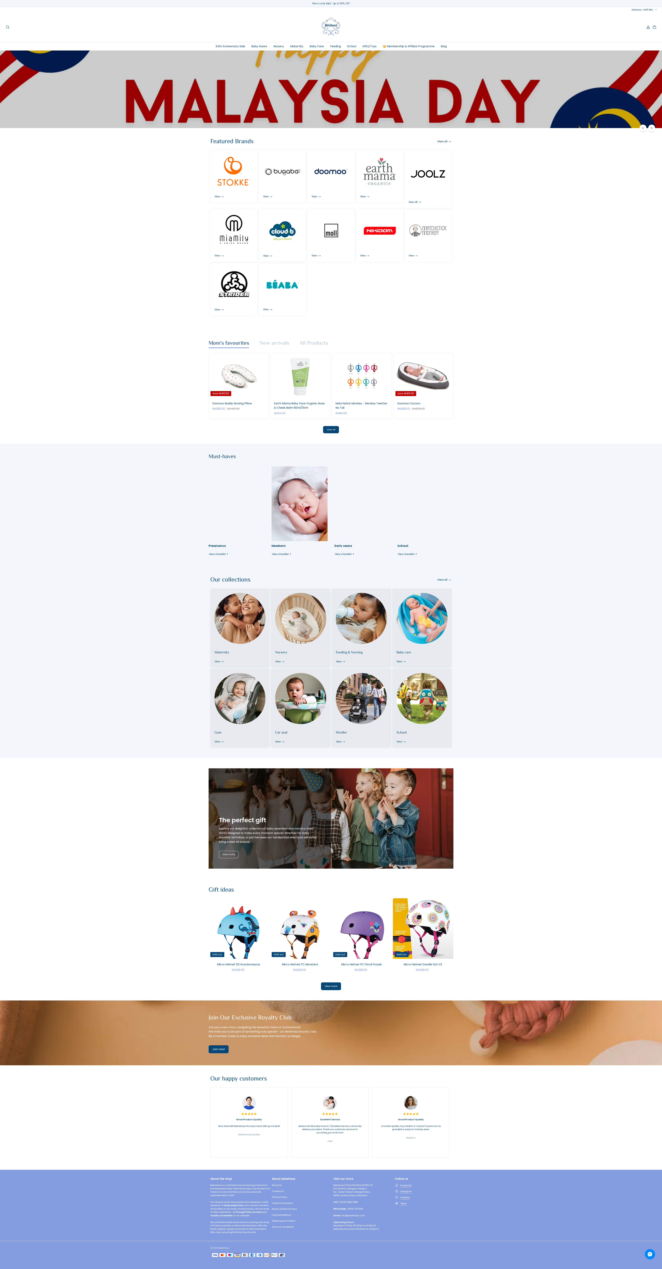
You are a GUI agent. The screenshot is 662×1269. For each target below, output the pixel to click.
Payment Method (281, 1215)
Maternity (296, 46)
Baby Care (317, 46)
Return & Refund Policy (284, 1209)
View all (331, 429)
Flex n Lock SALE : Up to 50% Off (331, 3)
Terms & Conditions (283, 1226)
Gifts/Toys (369, 46)
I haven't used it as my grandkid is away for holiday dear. (411, 1124)
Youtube (405, 1197)
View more (229, 854)
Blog (444, 46)
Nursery (278, 46)
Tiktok (403, 1203)
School (351, 46)
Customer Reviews (282, 1203)
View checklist (217, 554)
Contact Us (278, 1191)
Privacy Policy (279, 1197)
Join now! (218, 1049)
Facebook (406, 1185)
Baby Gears (259, 46)
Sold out (239, 964)
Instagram (406, 1191)
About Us (277, 1185)
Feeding (335, 46)
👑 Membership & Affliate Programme (409, 46)
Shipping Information (283, 1220)
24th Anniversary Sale (230, 46)
